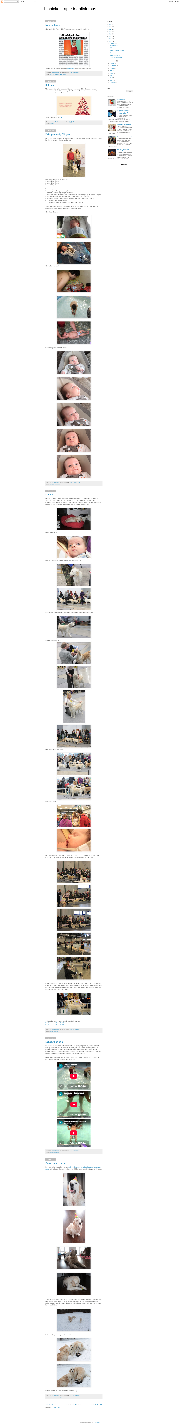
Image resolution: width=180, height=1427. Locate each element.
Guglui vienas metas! (56, 1163)
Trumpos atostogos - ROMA (124, 137)
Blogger (97, 1422)
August (112, 68)
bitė (51, 1397)
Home (74, 1404)
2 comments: (76, 1395)
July (111, 70)
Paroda (49, 494)
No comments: (77, 482)
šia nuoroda (70, 68)
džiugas (52, 484)
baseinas (52, 1152)
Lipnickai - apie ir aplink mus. (70, 8)
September (113, 66)
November (113, 61)
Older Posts (98, 1404)
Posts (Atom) (56, 1407)
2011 (110, 39)
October (112, 63)
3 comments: (76, 121)
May (111, 75)
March (112, 80)
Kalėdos (49, 85)
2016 (110, 26)
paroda (56, 1031)
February (112, 83)
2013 (110, 34)
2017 (110, 24)
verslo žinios (63, 74)
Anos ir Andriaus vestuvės (124, 124)
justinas (52, 74)
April (111, 78)
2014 (110, 31)
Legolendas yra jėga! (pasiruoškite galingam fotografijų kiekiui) (123, 112)
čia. (61, 117)
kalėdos (52, 123)
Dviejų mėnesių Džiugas (57, 134)
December (113, 43)
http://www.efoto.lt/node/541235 (54, 1025)
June (111, 73)
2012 (110, 36)
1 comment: (76, 72)
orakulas (57, 74)
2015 (110, 29)
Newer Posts (49, 1404)
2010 (110, 41)
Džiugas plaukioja (54, 1041)
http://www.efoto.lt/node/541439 (54, 1023)
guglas (52, 1031)
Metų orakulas (52, 25)
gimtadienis (57, 484)
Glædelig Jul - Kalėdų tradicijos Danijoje (123, 150)
